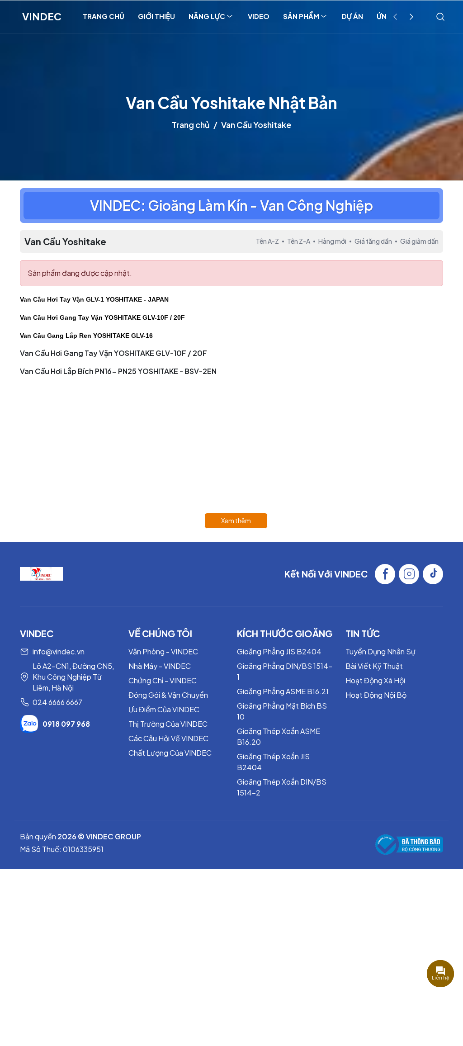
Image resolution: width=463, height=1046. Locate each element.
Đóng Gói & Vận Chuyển (168, 695)
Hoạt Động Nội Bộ (375, 695)
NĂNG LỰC (207, 16)
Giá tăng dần (373, 241)
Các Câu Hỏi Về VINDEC (168, 738)
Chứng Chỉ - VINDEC (162, 680)
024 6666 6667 (57, 702)
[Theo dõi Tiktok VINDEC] (433, 574)
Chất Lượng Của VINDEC (170, 752)
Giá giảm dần (419, 241)
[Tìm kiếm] (440, 16)
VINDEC (41, 16)
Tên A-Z (267, 241)
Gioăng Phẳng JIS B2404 (279, 651)
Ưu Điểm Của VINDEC (163, 709)
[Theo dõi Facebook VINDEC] (385, 574)
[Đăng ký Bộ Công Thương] (409, 844)
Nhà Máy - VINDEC (159, 666)
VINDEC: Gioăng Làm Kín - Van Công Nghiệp (231, 205)
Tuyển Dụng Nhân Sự (380, 651)
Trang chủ (191, 124)
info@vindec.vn (59, 651)
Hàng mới (332, 241)
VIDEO (258, 16)
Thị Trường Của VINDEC (168, 724)
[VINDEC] (41, 572)
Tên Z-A (298, 241)
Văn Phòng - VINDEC (163, 651)
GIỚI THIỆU (156, 16)
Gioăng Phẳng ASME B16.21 (283, 691)
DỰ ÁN (352, 16)
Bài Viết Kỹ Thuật (374, 666)
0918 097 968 (66, 724)
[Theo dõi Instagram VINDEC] (409, 574)
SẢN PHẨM (301, 16)
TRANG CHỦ (103, 16)
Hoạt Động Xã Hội (375, 680)
